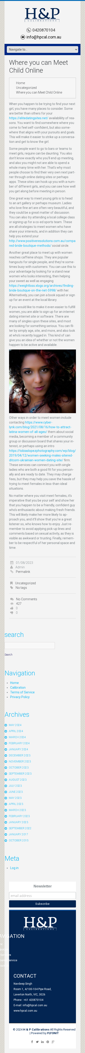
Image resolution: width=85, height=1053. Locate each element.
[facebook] (32, 1041)
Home (20, 83)
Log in (14, 868)
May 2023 (15, 798)
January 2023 (18, 822)
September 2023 (20, 773)
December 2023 (19, 755)
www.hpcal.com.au (25, 1010)
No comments (26, 599)
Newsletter (43, 886)
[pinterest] (47, 1041)
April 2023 (16, 804)
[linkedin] (42, 1041)
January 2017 (18, 834)
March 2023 (17, 810)
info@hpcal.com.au (44, 37)
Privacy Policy (20, 697)
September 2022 (20, 828)
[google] (52, 1041)
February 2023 (19, 816)
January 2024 (18, 749)
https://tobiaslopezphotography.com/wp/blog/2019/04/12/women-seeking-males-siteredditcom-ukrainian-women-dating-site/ (42, 455)
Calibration (18, 687)
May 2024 (15, 725)
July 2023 (15, 785)
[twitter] (37, 1041)
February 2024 (19, 743)
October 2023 (19, 767)
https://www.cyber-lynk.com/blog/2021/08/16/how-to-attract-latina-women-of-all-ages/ (40, 427)
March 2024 (17, 737)
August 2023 (18, 779)
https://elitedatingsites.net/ (28, 118)
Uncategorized (26, 88)
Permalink (23, 572)
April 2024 (16, 731)
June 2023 (16, 791)
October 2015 (19, 840)
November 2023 (20, 761)
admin (20, 567)
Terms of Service (22, 692)
